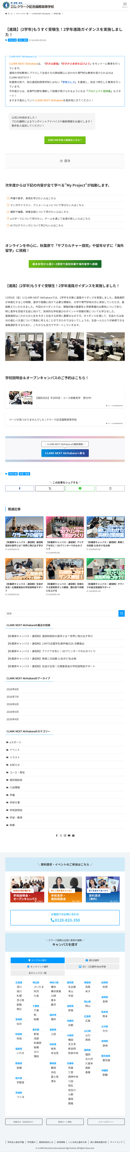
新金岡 (72, 1048)
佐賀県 (104, 982)
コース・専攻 (17, 772)
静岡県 (53, 1063)
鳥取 (87, 987)
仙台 (19, 1023)
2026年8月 (12, 689)
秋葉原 (37, 1043)
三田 (70, 1081)
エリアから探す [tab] (39, 960)
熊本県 (104, 1011)
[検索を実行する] (121, 613)
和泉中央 (73, 1053)
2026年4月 (12, 719)
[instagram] (65, 835)
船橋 (36, 1019)
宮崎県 (104, 1041)
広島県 (87, 1016)
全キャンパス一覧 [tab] (37, 972)
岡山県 (87, 1001)
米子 (87, 991)
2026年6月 (12, 704)
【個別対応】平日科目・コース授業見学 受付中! (63, 398)
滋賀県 (70, 1006)
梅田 (70, 1039)
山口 (87, 1035)
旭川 (19, 991)
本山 (70, 991)
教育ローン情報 (65, 1121)
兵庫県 (70, 1063)
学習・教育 (22, 40)
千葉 (36, 1010)
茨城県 (18, 1092)
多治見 (54, 1053)
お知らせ (15, 765)
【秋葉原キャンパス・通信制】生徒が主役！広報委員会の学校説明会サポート (50, 666)
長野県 (53, 1029)
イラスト (15, 757)
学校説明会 (16, 810)
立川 (36, 1052)
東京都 (35, 1029)
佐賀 (105, 987)
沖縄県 (104, 1070)
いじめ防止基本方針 (77, 1142)
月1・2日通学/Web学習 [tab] (94, 966)
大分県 (104, 1026)
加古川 (72, 1090)
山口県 (87, 1030)
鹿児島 (106, 1060)
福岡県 (87, 1049)
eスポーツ (15, 742)
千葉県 (35, 1006)
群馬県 (18, 1063)
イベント (15, 750)
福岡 (87, 1054)
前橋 (19, 1068)
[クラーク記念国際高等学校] (28, 5)
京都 (70, 1025)
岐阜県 (53, 1044)
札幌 (19, 996)
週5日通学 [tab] (94, 960)
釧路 (19, 1004)
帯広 (19, 1009)
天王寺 (72, 1044)
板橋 (36, 1047)
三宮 (70, 1072)
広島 (87, 1020)
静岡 (53, 1068)
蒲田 (36, 1056)
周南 (87, 1039)
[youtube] (69, 835)
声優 (12, 795)
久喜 (36, 996)
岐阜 (53, 1048)
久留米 (89, 1063)
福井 (53, 1019)
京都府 (70, 1020)
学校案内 (31, 1142)
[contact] (73, 835)
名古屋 (72, 987)
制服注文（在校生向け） (23, 1121)
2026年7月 (12, 697)
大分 (105, 1031)
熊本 (105, 1016)
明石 (70, 1085)
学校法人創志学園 (15, 1142)
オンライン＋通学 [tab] (39, 966)
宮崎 (105, 1045)
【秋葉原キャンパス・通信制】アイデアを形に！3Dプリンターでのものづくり (51, 651)
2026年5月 (12, 712)
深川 (19, 987)
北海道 (18, 982)
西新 (87, 1068)
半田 (70, 996)
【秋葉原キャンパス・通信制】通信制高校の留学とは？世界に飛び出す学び (49, 636)
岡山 (87, 1006)
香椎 (87, 1072)
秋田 (19, 1038)
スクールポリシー (106, 1121)
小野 (70, 1094)
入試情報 (15, 787)
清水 (53, 1081)
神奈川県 (54, 982)
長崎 (105, 1001)
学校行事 (12, 40)
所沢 (36, 991)
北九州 (89, 1059)
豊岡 (70, 1099)
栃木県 (18, 1078)
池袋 (36, 1038)
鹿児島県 (105, 1055)
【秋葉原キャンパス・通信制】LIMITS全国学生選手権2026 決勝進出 (45, 643)
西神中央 (73, 1076)
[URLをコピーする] (110, 488)
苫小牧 (20, 1000)
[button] (125, 5)
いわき (20, 1053)
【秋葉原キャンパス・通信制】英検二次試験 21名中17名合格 (41, 658)
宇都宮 (20, 1082)
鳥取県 (87, 982)
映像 (12, 825)
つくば (20, 1097)
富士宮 (54, 1076)
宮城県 (18, 1019)
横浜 (53, 987)
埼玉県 (35, 982)
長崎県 (104, 997)
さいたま (39, 987)
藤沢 (53, 1004)
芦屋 (70, 1068)
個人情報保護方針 (98, 1142)
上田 (53, 1034)
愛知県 (70, 982)
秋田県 (18, 1034)
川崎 (53, 996)
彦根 (70, 1010)
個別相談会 (16, 780)
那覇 (105, 1075)
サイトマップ (116, 1142)
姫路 (70, 1103)
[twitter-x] (60, 835)
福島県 (18, 1048)
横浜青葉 (56, 991)
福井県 (53, 1014)
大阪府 (70, 1035)
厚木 (53, 1000)
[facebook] (56, 835)
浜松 (53, 1072)
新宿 (36, 1034)
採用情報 (61, 1142)
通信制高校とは (46, 1142)
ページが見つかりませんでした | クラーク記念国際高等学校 (43, 419)
